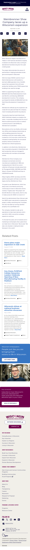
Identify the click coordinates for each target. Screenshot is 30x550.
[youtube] (15, 520)
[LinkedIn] (19, 33)
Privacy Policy (14, 540)
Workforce (8, 263)
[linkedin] (19, 520)
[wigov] (5, 534)
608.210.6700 (9, 523)
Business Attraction (10, 260)
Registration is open (10, 2)
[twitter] (7, 520)
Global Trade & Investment (12, 335)
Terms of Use (22, 540)
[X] (7, 33)
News (19, 260)
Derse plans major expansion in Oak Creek (14, 244)
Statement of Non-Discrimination (11, 542)
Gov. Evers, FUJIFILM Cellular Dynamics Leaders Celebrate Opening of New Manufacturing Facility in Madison (15, 276)
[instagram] (11, 520)
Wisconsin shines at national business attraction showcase (13, 308)
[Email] (25, 33)
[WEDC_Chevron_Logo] (8, 8)
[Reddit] (13, 33)
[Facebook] (1, 33)
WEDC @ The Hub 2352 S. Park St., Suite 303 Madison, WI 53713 (13, 530)
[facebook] (3, 520)
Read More (14, 295)
